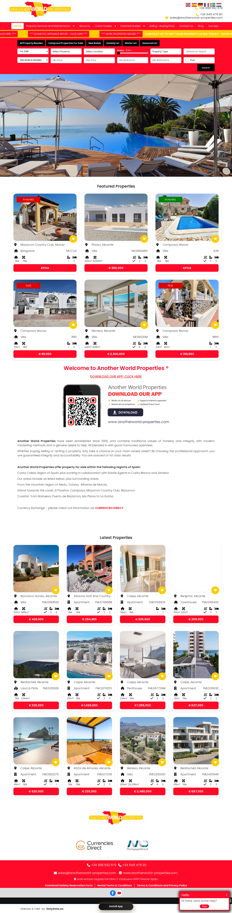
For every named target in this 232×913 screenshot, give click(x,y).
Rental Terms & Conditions (114, 885)
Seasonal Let (149, 43)
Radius (124, 50)
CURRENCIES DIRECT (109, 508)
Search (206, 67)
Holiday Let (112, 43)
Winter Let (131, 43)
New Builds (95, 43)
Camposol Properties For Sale (65, 43)
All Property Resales (31, 43)
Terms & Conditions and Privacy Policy (162, 885)
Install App (116, 906)
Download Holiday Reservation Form (68, 885)
